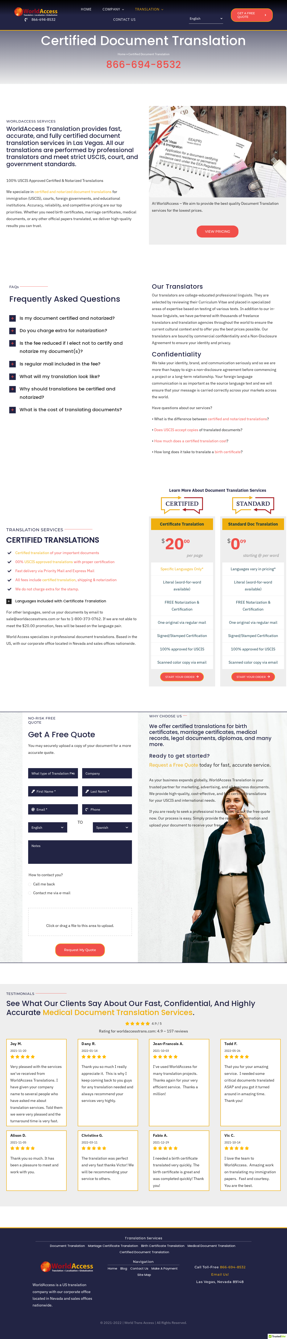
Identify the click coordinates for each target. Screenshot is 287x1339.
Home (122, 54)
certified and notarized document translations (73, 191)
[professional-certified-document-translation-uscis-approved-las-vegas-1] (182, 497)
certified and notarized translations (237, 418)
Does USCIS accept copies (176, 429)
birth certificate (228, 451)
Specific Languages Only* (182, 568)
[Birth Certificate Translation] (36, 9)
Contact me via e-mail (51, 892)
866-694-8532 (43, 19)
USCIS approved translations (48, 561)
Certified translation (32, 552)
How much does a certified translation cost (190, 441)
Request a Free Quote (173, 764)
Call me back (44, 884)
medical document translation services (118, 1012)
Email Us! (220, 1274)
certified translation (59, 579)
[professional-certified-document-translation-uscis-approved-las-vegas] (253, 497)
